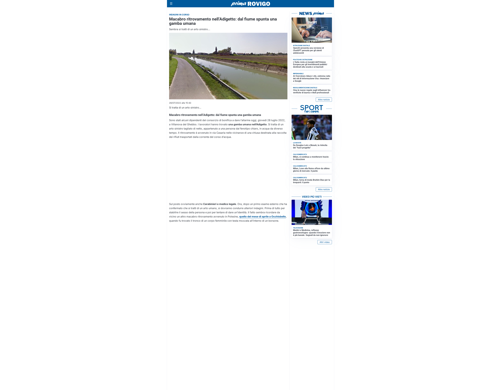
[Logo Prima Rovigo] (250, 3)
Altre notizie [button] (324, 99)
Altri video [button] (325, 242)
